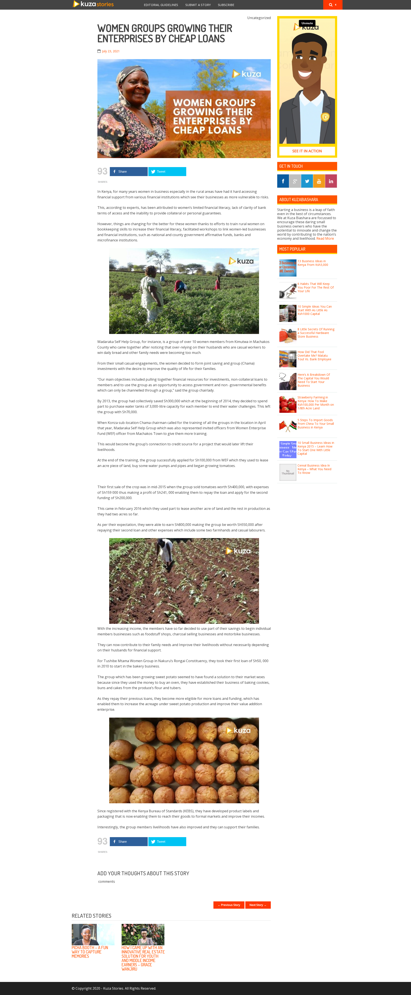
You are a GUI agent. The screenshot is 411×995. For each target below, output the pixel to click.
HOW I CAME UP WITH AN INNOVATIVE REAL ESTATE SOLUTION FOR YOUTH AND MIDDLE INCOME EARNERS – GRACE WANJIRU (143, 958)
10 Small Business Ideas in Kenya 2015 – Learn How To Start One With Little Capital (316, 448)
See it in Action (307, 150)
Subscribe (226, 5)
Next (265, 916)
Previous (255, 916)
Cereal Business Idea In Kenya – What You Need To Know (314, 469)
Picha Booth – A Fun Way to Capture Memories (90, 952)
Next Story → (258, 905)
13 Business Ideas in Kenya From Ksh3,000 (313, 263)
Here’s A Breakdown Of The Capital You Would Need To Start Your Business (314, 380)
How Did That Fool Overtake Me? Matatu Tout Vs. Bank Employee (314, 355)
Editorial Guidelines (161, 5)
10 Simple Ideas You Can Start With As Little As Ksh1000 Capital (315, 310)
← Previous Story (229, 905)
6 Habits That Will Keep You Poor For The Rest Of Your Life (316, 287)
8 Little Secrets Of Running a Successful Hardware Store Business (316, 332)
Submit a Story (198, 5)
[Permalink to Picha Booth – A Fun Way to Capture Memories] (93, 934)
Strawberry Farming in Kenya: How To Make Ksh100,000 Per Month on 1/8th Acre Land (316, 402)
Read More (325, 238)
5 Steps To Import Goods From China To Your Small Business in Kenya (316, 423)
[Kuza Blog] (93, 5)
